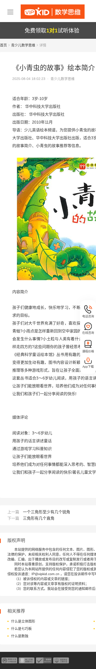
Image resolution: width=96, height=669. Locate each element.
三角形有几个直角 (38, 518)
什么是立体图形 (23, 621)
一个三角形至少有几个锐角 (46, 512)
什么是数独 (19, 636)
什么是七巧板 (21, 629)
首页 (3, 45)
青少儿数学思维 (23, 45)
